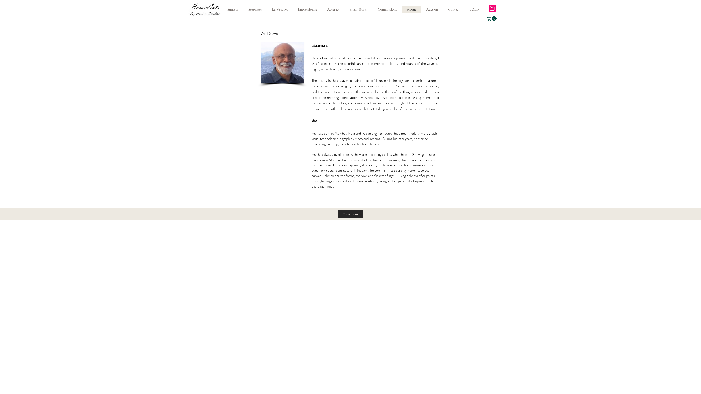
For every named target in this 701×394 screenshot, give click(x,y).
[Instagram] (492, 8)
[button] (492, 18)
